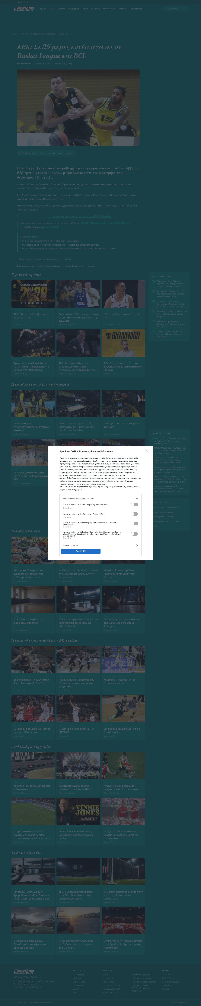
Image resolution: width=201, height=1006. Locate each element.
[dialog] (100, 503)
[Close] (147, 451)
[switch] (134, 504)
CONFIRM (81, 551)
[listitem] (100, 498)
